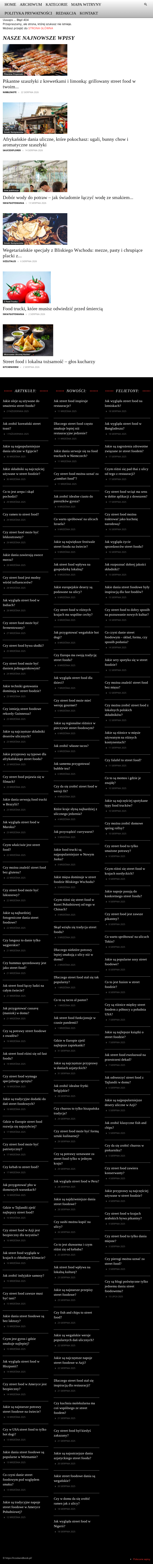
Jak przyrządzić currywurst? (74, 832)
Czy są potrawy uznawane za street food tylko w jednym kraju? (74, 1158)
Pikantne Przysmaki (13, 74)
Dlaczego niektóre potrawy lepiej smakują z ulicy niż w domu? (73, 954)
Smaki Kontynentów (13, 132)
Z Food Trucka (11, 301)
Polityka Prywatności (28, 13)
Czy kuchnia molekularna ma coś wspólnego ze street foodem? (74, 1408)
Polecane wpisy (141, 1559)
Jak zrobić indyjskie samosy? (23, 1275)
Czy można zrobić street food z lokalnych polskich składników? (127, 710)
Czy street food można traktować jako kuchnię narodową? (121, 519)
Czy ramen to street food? (21, 514)
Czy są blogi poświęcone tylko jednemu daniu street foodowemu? (126, 1286)
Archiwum (31, 4)
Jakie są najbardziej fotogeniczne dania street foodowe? (20, 917)
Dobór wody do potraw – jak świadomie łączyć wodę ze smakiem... (68, 197)
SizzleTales (9, 261)
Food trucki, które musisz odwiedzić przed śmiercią (53, 308)
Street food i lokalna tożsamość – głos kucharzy (49, 361)
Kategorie (57, 4)
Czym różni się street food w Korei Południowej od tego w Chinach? (74, 904)
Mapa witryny (86, 4)
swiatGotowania (13, 202)
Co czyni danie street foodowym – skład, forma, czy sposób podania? (126, 637)
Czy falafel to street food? (123, 760)
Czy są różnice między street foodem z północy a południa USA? (125, 1009)
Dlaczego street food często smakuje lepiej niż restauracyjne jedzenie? (73, 428)
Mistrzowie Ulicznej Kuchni (17, 354)
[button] (145, 4)
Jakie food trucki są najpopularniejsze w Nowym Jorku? (74, 854)
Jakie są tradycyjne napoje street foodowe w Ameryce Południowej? (21, 1507)
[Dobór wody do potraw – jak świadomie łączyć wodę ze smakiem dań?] (68, 176)
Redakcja (66, 13)
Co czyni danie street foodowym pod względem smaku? (21, 1479)
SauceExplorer (12, 150)
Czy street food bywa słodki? (23, 645)
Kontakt (89, 13)
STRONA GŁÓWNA (40, 28)
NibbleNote (10, 92)
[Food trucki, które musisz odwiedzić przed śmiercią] (53, 287)
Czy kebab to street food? (21, 1167)
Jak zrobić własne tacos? (71, 746)
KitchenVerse (11, 366)
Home (10, 4)
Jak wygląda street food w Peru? (76, 1181)
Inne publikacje (11, 190)
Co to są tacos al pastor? (71, 1000)
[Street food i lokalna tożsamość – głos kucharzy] (49, 340)
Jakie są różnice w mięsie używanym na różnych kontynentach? (122, 737)
